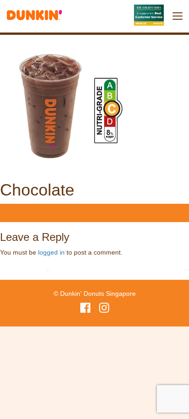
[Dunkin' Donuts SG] (34, 12)
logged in (51, 252)
